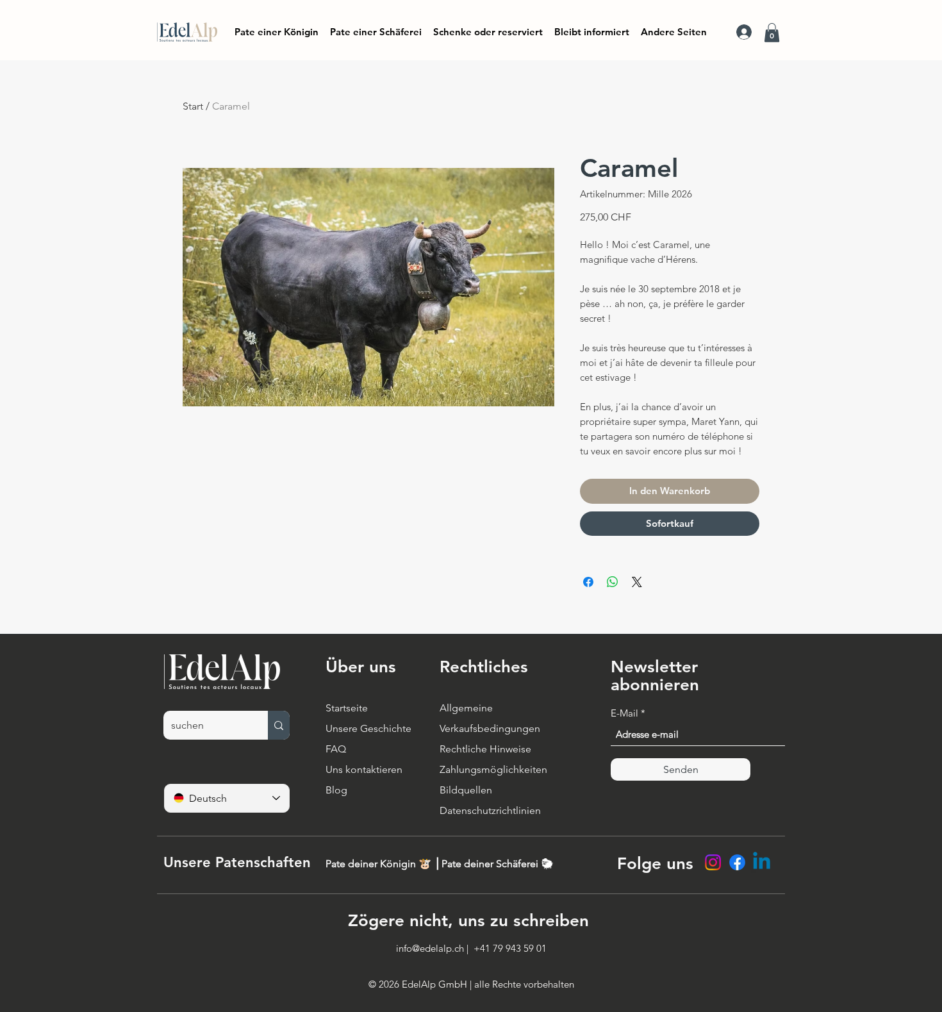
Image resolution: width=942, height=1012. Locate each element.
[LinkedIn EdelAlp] (761, 862)
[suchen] (279, 725)
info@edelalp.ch (430, 948)
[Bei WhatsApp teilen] (612, 582)
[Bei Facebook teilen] (588, 582)
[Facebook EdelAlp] (737, 862)
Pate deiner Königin (372, 864)
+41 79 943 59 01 (510, 948)
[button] (591, 32)
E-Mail (624, 713)
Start (193, 106)
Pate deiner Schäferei (491, 864)
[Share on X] (637, 582)
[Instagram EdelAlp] (712, 862)
